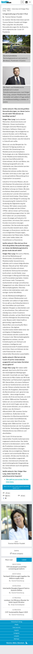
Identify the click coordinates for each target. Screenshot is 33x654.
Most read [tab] (9, 560)
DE (22, 2)
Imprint (16, 630)
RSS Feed (16, 639)
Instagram (16, 633)
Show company (17, 553)
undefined (3, 495)
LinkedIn (16, 636)
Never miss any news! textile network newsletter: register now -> (16, 487)
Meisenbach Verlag (16, 621)
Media (16, 624)
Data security (16, 627)
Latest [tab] (24, 560)
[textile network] (6, 2)
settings (6, 498)
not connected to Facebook (3, 493)
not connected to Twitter (19, 495)
